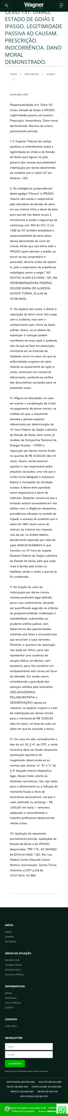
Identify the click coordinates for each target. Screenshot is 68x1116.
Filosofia (9, 936)
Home (13, 74)
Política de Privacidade (23, 1111)
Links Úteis (11, 1026)
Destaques (11, 997)
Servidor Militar (13, 964)
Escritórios (11, 941)
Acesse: (47, 1111)
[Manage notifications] (7, 1108)
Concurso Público (14, 974)
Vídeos (8, 993)
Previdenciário (13, 969)
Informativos (31, 74)
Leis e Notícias (13, 1002)
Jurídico (50, 74)
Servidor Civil (12, 960)
